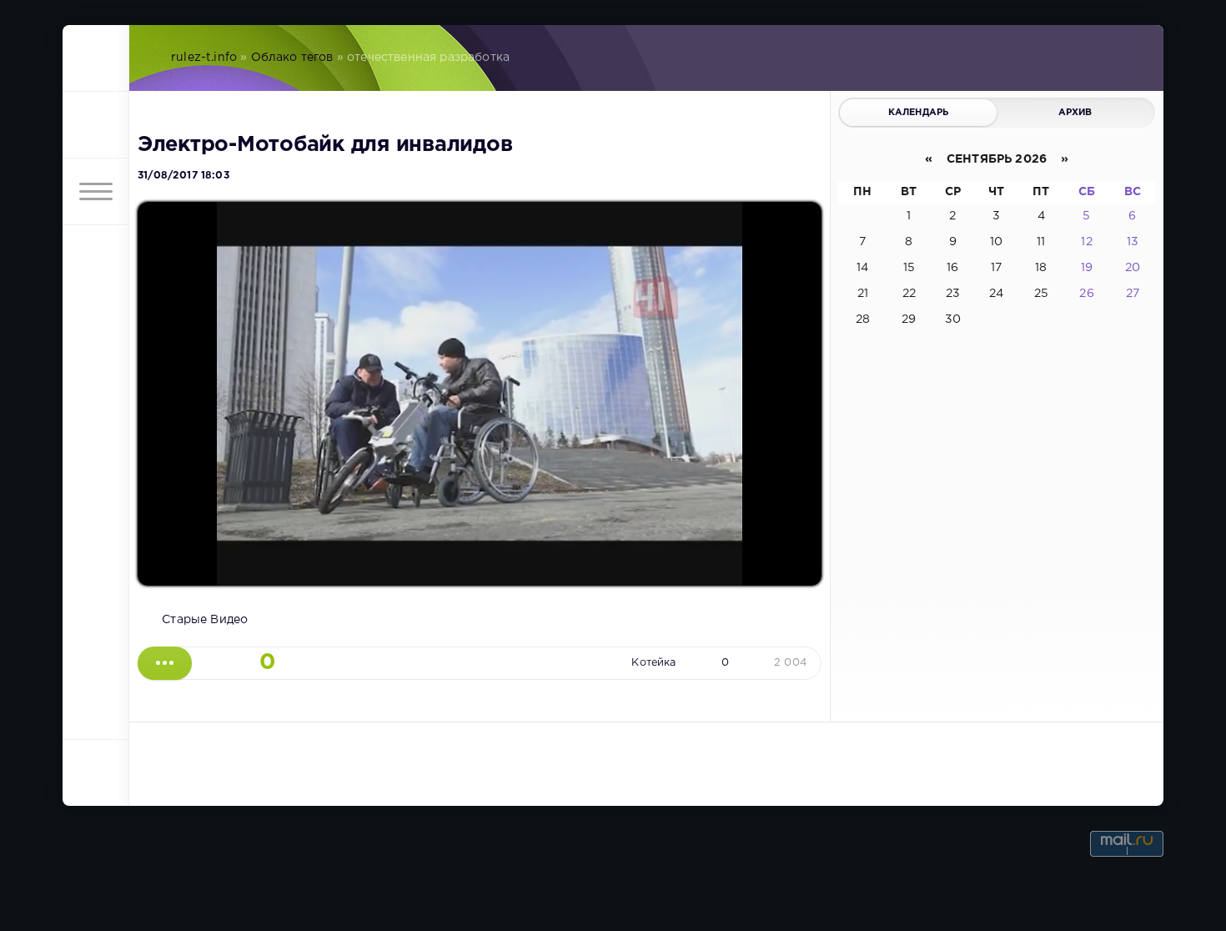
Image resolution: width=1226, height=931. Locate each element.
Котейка (653, 662)
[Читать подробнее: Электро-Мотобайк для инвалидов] (165, 663)
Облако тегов (292, 58)
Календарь (918, 112)
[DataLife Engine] (96, 58)
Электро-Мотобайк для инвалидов (325, 145)
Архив (1075, 112)
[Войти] (96, 125)
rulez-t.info (204, 58)
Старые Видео (205, 620)
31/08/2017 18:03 (183, 175)
